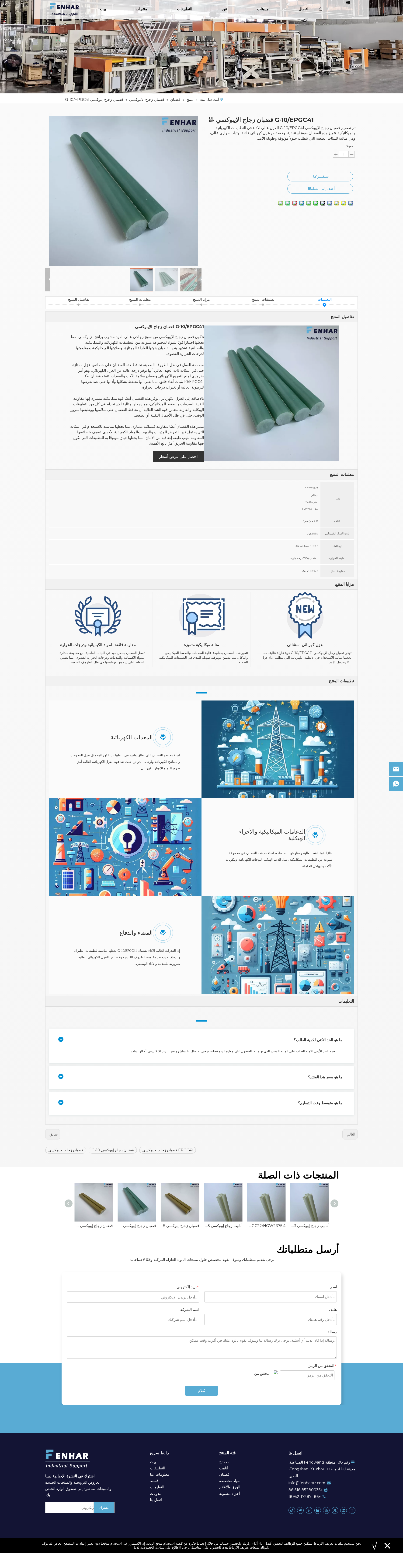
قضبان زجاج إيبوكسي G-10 (113, 1150)
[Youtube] (326, 1510)
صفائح (224, 1462)
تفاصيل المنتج (78, 299)
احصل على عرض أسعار (178, 456)
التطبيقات (184, 9)
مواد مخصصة (229, 1481)
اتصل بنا (156, 1500)
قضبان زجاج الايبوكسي (65, 1150)
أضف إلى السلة (323, 188)
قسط (154, 1481)
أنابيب (223, 1468)
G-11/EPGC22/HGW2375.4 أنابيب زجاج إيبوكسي (266, 1226)
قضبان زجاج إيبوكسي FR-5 (180, 1226)
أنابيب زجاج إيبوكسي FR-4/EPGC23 (309, 1226)
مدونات (263, 9)
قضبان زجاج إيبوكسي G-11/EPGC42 (93, 1226)
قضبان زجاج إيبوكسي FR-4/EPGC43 (137, 1226)
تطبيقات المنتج (263, 299)
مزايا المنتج (201, 299)
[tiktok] (291, 1510)
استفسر (323, 176)
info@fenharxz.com (306, 1483)
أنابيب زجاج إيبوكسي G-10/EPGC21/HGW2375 (223, 1226)
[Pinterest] (309, 1510)
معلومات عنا (159, 1474)
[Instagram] (317, 1510)
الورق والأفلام (229, 1487)
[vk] (300, 1510)
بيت (103, 9)
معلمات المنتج (140, 299)
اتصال (303, 9)
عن (224, 9)
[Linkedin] (343, 1510)
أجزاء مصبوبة (229, 1493)
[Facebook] (352, 1510)
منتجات (141, 9)
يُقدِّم (201, 1390)
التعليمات (324, 299)
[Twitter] (335, 1510)
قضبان (224, 1474)
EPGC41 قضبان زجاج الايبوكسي (167, 1150)
